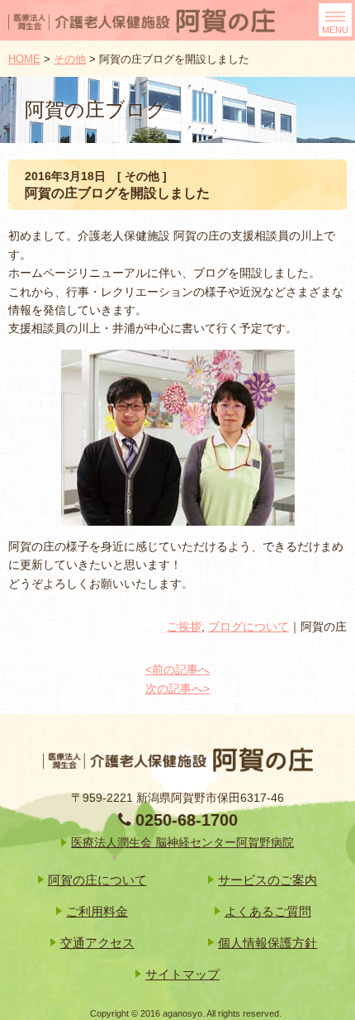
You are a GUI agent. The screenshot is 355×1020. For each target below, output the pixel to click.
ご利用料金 (97, 911)
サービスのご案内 (267, 880)
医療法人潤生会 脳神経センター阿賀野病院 (182, 842)
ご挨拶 (184, 626)
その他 (70, 59)
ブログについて (248, 626)
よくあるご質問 (268, 911)
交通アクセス (97, 943)
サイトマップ (182, 974)
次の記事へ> (177, 688)
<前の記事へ (177, 669)
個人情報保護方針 (267, 943)
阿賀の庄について (97, 880)
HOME (24, 59)
